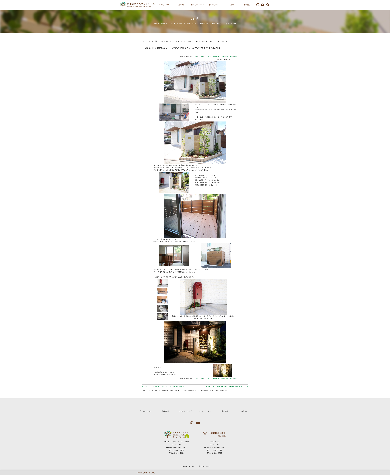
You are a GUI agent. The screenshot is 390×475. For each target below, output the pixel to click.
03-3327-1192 (178, 450)
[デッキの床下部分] (162, 294)
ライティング (207, 56)
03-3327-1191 (178, 453)
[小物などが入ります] (162, 319)
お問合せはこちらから (147, 472)
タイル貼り (216, 56)
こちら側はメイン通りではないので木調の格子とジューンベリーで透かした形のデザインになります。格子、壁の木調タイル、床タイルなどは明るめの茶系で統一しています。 (209, 180)
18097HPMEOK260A (224, 60)
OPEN (231, 56)
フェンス (200, 56)
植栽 (235, 56)
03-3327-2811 (217, 450)
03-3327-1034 (216, 453)
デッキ (195, 56)
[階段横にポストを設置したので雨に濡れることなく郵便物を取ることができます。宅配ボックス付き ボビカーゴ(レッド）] (162, 286)
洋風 (227, 56)
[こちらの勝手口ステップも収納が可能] (162, 311)
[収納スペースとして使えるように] (162, 303)
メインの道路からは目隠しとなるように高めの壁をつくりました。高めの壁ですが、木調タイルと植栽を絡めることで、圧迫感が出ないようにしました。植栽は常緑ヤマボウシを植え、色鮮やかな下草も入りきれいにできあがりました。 (183, 167)
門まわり (222, 56)
